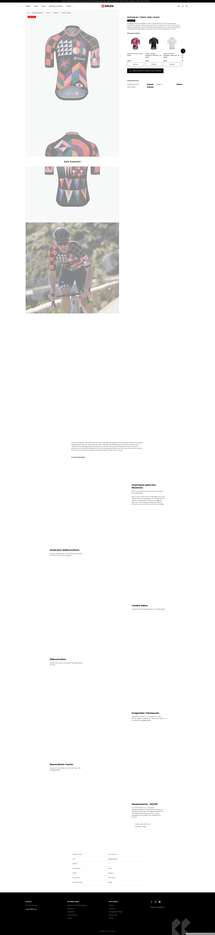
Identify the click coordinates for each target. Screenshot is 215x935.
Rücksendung (71, 911)
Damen (36, 6)
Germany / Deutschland (157, 907)
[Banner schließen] (188, 1)
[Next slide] (183, 51)
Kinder (43, 6)
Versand (111, 905)
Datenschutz (70, 908)
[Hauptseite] (28, 12)
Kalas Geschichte (72, 915)
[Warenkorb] (187, 6)
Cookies (69, 918)
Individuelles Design (56, 6)
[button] (135, 64)
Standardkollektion (37, 12)
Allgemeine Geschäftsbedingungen (77, 905)
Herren (28, 6)
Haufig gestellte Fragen (115, 911)
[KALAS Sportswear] (107, 6)
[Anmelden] (183, 6)
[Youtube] (160, 901)
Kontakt (111, 918)
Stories (68, 6)
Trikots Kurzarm (66, 12)
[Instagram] (156, 901)
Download (112, 908)
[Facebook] (152, 901)
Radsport (56, 12)
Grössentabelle (113, 915)
